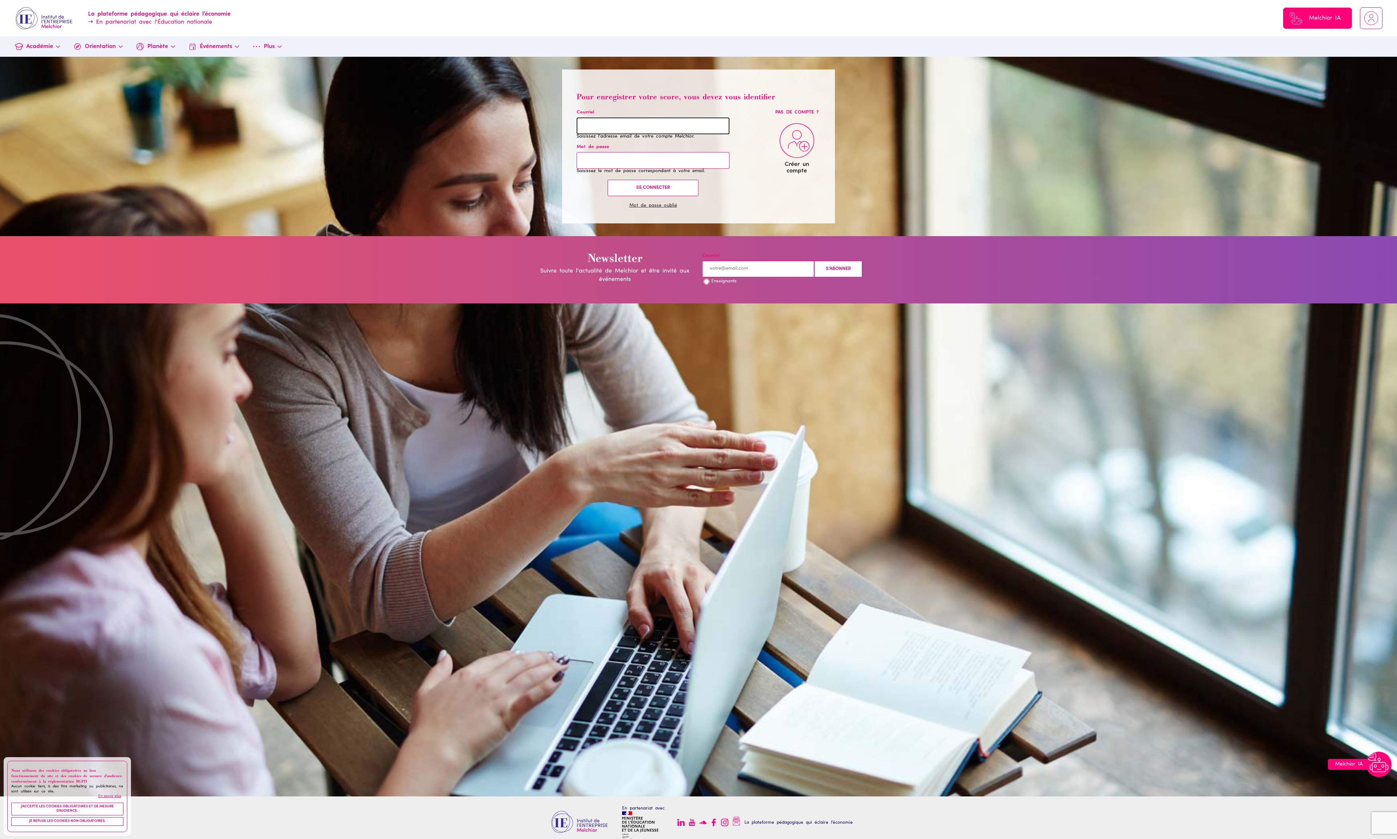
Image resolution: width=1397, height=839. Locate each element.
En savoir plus (109, 796)
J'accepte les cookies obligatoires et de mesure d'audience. (67, 809)
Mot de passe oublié (653, 205)
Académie (39, 46)
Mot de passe (593, 147)
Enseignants (724, 281)
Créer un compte (797, 168)
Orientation (100, 46)
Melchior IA (1325, 18)
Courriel (585, 112)
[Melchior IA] (1379, 764)
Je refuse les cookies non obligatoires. (67, 821)
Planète (157, 46)
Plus (269, 46)
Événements (216, 46)
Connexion (1371, 18)
